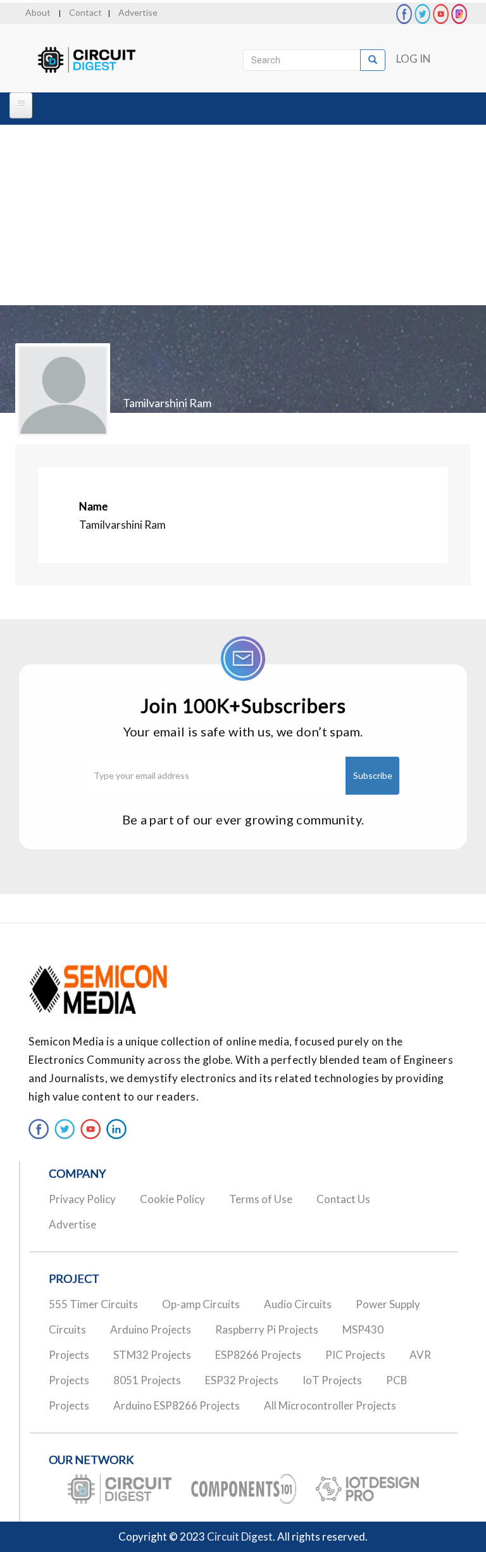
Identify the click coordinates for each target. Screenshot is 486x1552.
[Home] (97, 60)
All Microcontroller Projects (330, 1405)
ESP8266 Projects (258, 1354)
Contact (85, 12)
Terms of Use (260, 1199)
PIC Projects (355, 1354)
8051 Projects (147, 1380)
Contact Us (343, 1199)
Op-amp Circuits (201, 1304)
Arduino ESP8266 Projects (176, 1405)
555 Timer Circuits (93, 1304)
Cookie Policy (172, 1199)
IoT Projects (332, 1380)
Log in (413, 58)
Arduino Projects (150, 1329)
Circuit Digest (240, 1536)
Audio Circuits (298, 1304)
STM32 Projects (152, 1354)
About (38, 12)
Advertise (138, 12)
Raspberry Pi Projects (266, 1329)
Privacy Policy (82, 1199)
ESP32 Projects (241, 1380)
